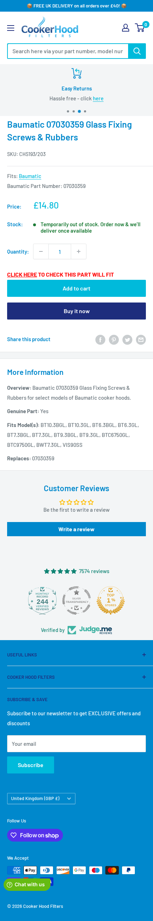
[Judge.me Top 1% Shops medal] (99, 600)
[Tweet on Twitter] (127, 339)
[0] (140, 27)
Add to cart (76, 288)
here (98, 98)
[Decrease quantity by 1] (40, 251)
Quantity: (18, 251)
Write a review (76, 529)
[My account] (125, 28)
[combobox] (67, 51)
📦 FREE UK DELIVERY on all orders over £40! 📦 (77, 6)
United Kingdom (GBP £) (35, 798)
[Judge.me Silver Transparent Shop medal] (65, 600)
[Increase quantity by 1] (78, 251)
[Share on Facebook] (100, 339)
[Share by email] (141, 339)
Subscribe (30, 764)
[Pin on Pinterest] (114, 339)
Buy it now (77, 310)
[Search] (137, 51)
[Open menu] (10, 28)
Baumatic (30, 176)
